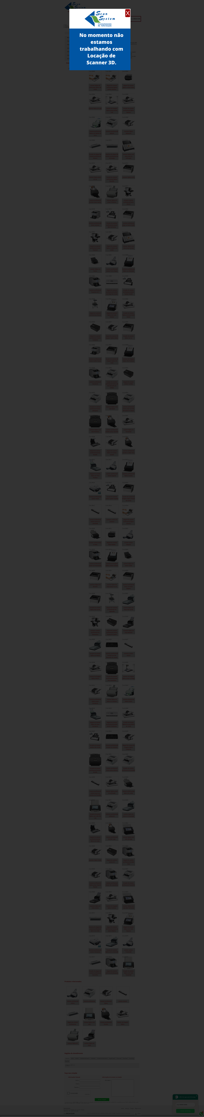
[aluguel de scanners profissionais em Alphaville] (111, 599)
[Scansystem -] (76, 5)
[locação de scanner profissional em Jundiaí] (128, 760)
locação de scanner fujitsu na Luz (128, 337)
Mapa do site (138, 1108)
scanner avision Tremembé (128, 951)
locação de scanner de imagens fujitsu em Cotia (112, 361)
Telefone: (77, 1087)
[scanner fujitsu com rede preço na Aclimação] (128, 146)
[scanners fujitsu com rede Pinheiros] (95, 421)
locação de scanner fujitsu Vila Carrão (95, 608)
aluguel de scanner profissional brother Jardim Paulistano (111, 724)
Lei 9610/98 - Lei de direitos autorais (82, 1103)
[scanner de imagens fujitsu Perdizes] (111, 897)
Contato (132, 1108)
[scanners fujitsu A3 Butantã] (95, 576)
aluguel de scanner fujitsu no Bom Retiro (128, 86)
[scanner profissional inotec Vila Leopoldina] (111, 874)
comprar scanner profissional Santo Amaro (129, 202)
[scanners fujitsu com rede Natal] (111, 398)
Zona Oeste (131, 1058)
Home (122, 1108)
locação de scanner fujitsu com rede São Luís (95, 816)
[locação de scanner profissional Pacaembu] (128, 874)
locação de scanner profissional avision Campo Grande (128, 292)
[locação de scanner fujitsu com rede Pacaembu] (128, 962)
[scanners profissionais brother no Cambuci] (111, 737)
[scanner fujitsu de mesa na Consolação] (128, 805)
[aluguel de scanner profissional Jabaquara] (111, 962)
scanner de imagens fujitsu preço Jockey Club (111, 110)
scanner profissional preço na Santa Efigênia (128, 586)
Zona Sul (67, 1061)
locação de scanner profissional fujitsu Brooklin (112, 179)
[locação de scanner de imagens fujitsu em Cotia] (111, 350)
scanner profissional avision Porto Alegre (111, 270)
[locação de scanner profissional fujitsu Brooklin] (111, 169)
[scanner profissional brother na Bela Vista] (128, 442)
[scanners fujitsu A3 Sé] (128, 169)
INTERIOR (93, 1058)
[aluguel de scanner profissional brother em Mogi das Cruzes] (111, 281)
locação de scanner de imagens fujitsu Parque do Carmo (128, 498)
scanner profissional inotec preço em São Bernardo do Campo (128, 408)
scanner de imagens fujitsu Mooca (95, 677)
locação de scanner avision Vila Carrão (95, 746)
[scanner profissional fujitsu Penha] (128, 691)
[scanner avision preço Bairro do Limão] (128, 783)
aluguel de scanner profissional (73, 1023)
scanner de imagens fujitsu (122, 1023)
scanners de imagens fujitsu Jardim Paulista (112, 564)
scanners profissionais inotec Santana (95, 224)
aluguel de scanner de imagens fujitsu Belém (112, 337)
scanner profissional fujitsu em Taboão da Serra (95, 133)
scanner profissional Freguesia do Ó (95, 291)
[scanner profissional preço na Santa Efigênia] (128, 576)
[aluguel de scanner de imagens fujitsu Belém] (111, 327)
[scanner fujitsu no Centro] (95, 260)
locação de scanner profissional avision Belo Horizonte (111, 225)
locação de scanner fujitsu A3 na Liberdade (112, 951)
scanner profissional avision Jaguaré (111, 474)
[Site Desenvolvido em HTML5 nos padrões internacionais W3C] (137, 1114)
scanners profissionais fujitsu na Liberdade (128, 270)
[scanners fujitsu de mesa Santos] (95, 897)
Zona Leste (119, 1058)
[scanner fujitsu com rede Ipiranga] (128, 828)
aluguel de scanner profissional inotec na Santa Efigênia (112, 929)
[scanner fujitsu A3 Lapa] (95, 100)
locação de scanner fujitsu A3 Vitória (95, 654)
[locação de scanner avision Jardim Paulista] (111, 488)
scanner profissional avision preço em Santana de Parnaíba (95, 793)
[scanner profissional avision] (72, 993)
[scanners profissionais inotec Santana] (95, 214)
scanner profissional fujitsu (106, 1002)
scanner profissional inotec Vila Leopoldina (112, 884)
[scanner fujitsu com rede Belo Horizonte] (128, 897)
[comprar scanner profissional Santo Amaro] (128, 191)
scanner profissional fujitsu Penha (128, 700)
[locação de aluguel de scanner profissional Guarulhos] (95, 962)
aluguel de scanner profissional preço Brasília (95, 452)
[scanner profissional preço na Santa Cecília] (128, 214)
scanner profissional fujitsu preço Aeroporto (95, 701)
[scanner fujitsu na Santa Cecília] (128, 555)
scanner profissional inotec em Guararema (95, 564)
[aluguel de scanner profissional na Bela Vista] (128, 851)
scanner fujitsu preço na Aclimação (112, 792)
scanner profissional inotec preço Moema (112, 769)
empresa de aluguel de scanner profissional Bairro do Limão (95, 929)
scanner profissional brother (106, 1023)
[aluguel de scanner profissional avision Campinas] (95, 327)
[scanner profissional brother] (106, 1014)
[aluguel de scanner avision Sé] (111, 851)
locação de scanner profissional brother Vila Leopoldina (111, 678)
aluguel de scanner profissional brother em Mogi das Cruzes (111, 292)
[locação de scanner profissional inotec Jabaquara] (95, 398)
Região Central (112, 1058)
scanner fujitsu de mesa (89, 1044)
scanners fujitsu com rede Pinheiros (95, 430)
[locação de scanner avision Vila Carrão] (95, 737)
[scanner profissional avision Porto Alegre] (111, 260)
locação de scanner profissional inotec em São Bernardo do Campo (112, 384)
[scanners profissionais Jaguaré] (111, 123)
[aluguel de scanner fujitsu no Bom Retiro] (128, 77)
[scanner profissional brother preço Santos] (95, 191)
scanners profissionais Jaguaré (112, 132)
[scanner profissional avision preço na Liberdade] (95, 511)
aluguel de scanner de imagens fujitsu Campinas (129, 747)
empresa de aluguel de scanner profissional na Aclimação (111, 156)
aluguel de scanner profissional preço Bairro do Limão (95, 839)
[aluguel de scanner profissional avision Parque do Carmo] (111, 622)
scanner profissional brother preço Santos (95, 201)
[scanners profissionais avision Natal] (95, 488)
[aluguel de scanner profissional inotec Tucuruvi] (95, 237)
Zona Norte (125, 1058)
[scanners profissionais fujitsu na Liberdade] (128, 260)
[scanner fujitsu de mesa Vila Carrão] (128, 599)
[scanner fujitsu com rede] (89, 1014)
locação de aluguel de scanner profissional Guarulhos (95, 973)
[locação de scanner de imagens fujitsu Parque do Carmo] (128, 488)
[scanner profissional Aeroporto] (95, 373)
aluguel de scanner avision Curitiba (128, 383)
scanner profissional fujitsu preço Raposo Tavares (95, 885)
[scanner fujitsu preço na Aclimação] (111, 783)
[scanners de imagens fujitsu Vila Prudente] (128, 350)
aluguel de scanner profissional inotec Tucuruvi (95, 248)
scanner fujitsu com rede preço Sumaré (128, 247)
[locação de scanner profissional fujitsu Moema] (128, 100)
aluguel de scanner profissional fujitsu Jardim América (112, 87)
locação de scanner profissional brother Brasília (95, 770)
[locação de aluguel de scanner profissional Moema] (95, 146)
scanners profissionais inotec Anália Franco (95, 360)
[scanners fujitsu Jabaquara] (128, 123)
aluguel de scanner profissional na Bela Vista (128, 862)
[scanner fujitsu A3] (72, 1035)
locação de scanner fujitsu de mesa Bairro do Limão (128, 724)
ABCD (72, 1058)
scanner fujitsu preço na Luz (95, 178)
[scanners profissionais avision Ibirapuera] (95, 941)
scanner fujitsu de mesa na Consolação (128, 815)
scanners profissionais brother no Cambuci (112, 746)
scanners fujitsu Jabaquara (128, 132)
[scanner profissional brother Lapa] (111, 828)
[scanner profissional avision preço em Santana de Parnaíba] (95, 783)
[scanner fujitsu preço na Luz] (95, 169)
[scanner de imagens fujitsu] (122, 1014)
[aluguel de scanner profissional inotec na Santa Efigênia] (111, 918)
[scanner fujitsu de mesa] (89, 1035)
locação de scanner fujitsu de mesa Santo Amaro (129, 315)
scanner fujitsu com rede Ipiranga (128, 838)
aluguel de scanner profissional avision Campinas (95, 338)
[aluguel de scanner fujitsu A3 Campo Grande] (111, 442)
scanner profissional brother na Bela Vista (128, 451)
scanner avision (122, 1001)
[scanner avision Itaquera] (128, 534)
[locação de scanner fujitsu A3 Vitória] (95, 645)
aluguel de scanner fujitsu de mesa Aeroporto (95, 724)
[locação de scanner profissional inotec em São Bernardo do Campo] (111, 373)
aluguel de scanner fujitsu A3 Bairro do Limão (112, 248)
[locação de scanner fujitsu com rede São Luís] (95, 805)
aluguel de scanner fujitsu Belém (112, 543)
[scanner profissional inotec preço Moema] (111, 760)
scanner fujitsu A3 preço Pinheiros (112, 201)
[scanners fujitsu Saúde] (95, 851)
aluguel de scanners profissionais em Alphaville (111, 609)
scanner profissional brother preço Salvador (112, 430)
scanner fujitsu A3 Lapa (95, 108)
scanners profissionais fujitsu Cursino (128, 474)
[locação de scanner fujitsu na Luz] (128, 327)
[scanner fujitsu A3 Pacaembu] (128, 421)
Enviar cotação (102, 1099)
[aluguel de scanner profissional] (72, 1014)
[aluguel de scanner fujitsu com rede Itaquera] (128, 918)
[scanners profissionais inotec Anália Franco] (95, 350)
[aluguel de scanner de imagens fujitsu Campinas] (128, 737)
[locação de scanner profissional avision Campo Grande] (128, 281)
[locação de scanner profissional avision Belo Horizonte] (111, 214)
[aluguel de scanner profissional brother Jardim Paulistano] (111, 714)
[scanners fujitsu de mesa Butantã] (128, 622)
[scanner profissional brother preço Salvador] (111, 421)
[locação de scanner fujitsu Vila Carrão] (95, 599)
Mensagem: (108, 1080)
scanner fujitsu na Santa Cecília (128, 564)
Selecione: (67, 1058)
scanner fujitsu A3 (73, 1043)
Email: (78, 1083)
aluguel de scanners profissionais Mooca (95, 314)
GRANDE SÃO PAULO (84, 1058)
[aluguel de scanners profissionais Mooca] (95, 304)
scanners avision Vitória (128, 654)
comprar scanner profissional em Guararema (95, 632)
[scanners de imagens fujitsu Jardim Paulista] (111, 555)
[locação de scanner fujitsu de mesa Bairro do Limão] (128, 714)
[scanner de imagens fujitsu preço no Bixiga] (128, 668)
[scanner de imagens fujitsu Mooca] (95, 668)
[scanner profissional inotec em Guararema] (95, 555)
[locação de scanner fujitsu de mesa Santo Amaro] (128, 304)
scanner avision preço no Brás (95, 543)
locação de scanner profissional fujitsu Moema (128, 110)
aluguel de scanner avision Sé (112, 861)
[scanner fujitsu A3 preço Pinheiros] (111, 191)
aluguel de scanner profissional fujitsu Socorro (128, 521)
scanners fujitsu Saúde (95, 860)
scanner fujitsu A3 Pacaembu (128, 430)
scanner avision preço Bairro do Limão (129, 792)
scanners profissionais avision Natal (95, 497)
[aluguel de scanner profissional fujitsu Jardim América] (111, 77)
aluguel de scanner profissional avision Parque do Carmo (111, 632)
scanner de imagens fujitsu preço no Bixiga (128, 677)
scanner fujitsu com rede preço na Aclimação (128, 156)
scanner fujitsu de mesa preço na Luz (112, 585)
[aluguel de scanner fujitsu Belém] (111, 534)
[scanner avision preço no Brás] (95, 534)
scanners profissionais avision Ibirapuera (95, 951)
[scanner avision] (122, 993)
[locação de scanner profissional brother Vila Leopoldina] (111, 668)
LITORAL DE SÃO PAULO (102, 1058)
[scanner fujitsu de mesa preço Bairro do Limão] (95, 77)
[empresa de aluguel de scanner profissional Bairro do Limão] (95, 918)
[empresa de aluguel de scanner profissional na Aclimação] (111, 146)
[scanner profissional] (89, 993)
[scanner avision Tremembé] (128, 941)
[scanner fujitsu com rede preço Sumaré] (128, 237)
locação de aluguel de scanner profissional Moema (95, 156)
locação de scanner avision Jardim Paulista (112, 497)
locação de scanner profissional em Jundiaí (128, 769)
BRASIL (76, 1058)
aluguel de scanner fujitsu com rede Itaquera (128, 929)
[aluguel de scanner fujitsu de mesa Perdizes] (95, 465)
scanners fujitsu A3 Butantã (95, 585)
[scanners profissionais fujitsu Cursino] (128, 465)
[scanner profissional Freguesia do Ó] (95, 281)
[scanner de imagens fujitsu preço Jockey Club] (111, 100)
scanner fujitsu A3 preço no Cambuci (112, 700)
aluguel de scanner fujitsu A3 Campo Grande (112, 452)
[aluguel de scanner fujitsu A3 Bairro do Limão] (111, 237)
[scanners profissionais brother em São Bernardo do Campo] (111, 645)
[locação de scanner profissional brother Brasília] (95, 760)
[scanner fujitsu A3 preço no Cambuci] (111, 691)
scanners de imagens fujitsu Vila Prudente (128, 360)
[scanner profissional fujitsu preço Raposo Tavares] (95, 874)
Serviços (127, 1108)
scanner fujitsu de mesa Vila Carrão (128, 608)
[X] (100, 9)
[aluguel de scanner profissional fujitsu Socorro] (128, 511)
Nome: (78, 1080)
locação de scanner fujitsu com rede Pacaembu (128, 973)
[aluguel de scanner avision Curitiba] (128, 373)
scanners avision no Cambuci (111, 520)
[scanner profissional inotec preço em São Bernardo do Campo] (128, 398)
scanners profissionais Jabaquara (112, 815)
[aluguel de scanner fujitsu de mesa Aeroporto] (95, 714)
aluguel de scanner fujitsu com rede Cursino (112, 315)
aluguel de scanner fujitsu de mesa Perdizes (95, 475)
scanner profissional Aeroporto (95, 383)
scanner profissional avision (72, 1002)
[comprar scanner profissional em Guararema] (95, 622)
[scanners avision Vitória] (128, 645)
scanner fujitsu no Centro (95, 270)
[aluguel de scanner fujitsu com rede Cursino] (111, 304)
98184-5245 (136, 19)
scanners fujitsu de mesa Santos (95, 907)
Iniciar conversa (185, 1111)
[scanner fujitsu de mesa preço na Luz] (111, 576)
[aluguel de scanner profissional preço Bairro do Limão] (95, 828)
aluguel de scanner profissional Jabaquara (112, 972)
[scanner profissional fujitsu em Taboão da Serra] (95, 123)
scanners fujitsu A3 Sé (128, 177)
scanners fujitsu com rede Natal (112, 407)
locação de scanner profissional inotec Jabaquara (95, 408)
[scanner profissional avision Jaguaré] (111, 465)
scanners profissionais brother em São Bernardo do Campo (112, 655)
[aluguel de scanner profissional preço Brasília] (95, 442)
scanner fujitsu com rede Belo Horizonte (128, 907)
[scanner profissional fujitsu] (106, 993)
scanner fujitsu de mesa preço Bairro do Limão (95, 87)
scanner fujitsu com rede (89, 1023)
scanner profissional (89, 1001)
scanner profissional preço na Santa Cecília (128, 224)
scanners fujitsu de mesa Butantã (128, 631)
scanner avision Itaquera (128, 543)
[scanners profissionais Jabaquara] (111, 805)
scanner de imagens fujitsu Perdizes (111, 907)
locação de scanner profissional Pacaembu (128, 884)
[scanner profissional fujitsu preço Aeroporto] (95, 691)
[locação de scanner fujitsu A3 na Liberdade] (111, 941)
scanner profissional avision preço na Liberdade (95, 521)
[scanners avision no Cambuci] (111, 511)
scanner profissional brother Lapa (111, 838)
